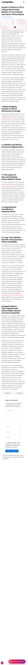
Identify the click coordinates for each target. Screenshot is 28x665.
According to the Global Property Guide (12, 295)
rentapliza (8, 2)
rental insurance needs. (7, 186)
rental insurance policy (16, 42)
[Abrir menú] (23, 2)
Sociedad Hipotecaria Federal (9, 118)
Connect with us (15, 379)
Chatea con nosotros (18, 661)
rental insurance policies (14, 269)
